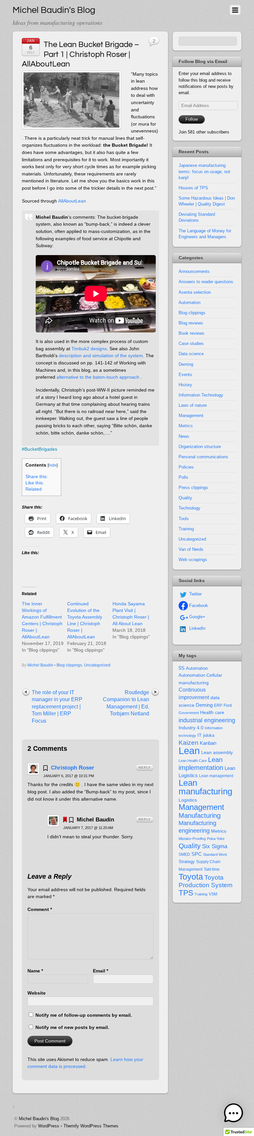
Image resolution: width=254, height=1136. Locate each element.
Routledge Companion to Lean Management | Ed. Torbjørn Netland (126, 703)
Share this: (36, 476)
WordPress (48, 1125)
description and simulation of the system (101, 355)
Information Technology (201, 395)
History (185, 384)
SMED (184, 854)
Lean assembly (217, 752)
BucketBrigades (40, 449)
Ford (228, 705)
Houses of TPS (193, 187)
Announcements (194, 271)
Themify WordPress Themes (91, 1125)
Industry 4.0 (191, 727)
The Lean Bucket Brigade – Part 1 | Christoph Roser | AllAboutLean (80, 54)
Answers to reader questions (206, 281)
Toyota (191, 876)
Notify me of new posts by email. (72, 1027)
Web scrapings (193, 559)
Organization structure (200, 446)
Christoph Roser (72, 767)
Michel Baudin (40, 665)
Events (185, 374)
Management (191, 415)
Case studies (191, 343)
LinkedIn (196, 628)
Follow (192, 119)
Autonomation (192, 675)
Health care (212, 712)
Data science (191, 353)
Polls (183, 477)
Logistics (188, 800)
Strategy (187, 861)
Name (35, 970)
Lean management (216, 776)
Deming (186, 364)
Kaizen (188, 742)
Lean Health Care (193, 761)
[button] (233, 1114)
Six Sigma (214, 846)
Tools (184, 518)
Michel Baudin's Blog (39, 1118)
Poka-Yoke (216, 839)
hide (53, 465)
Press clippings (193, 487)
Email (100, 970)
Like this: (34, 482)
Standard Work (215, 854)
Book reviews (191, 333)
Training (186, 528)
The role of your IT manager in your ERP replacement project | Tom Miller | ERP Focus (57, 707)
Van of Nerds (191, 549)
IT (199, 735)
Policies (186, 467)
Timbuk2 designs (89, 348)
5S (182, 668)
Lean (189, 750)
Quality (185, 497)
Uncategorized (97, 665)
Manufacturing (200, 815)
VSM (213, 894)
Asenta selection (195, 292)
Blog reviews (191, 323)
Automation (189, 302)
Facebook (198, 605)
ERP (218, 705)
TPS (186, 893)
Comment (39, 909)
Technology (189, 508)
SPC (196, 854)
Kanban (208, 743)
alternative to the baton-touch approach (98, 377)
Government (189, 713)
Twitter (195, 593)
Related (33, 489)
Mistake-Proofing (192, 839)
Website (36, 993)
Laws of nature (193, 405)
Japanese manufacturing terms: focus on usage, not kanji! (204, 171)
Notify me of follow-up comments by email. (83, 1015)
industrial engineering (207, 720)
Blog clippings (69, 665)
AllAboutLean (72, 201)
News (184, 436)
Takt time (212, 869)
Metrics (186, 425)
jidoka (208, 735)
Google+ (196, 616)
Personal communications (203, 456)
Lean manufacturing (205, 787)
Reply (145, 767)
